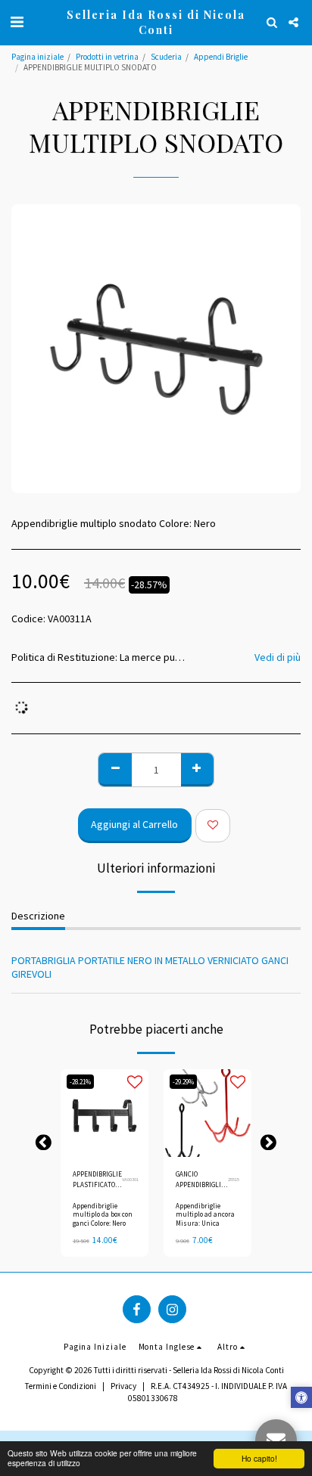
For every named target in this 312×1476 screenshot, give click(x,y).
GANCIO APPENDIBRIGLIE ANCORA (200, 1179)
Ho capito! (259, 1458)
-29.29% (183, 1082)
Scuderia (166, 56)
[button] (17, 21)
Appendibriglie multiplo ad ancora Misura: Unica (205, 1214)
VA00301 (130, 1179)
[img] (104, 1113)
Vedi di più (277, 657)
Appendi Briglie (221, 56)
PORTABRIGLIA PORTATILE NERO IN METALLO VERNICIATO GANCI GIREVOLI (150, 967)
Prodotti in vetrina (107, 56)
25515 (233, 1179)
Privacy (123, 1386)
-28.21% (80, 1082)
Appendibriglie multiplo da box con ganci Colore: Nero (103, 1214)
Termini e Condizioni (60, 1386)
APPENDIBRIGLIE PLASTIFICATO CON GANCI (97, 1179)
